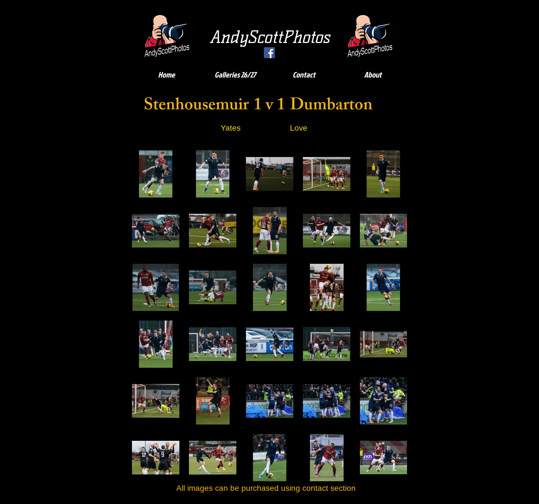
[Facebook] (269, 52)
